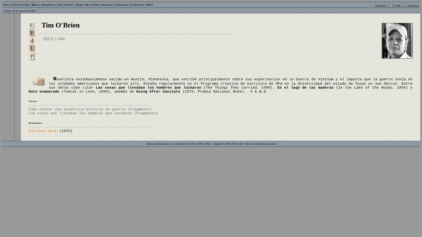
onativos (107, 5)
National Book (43, 131)
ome (7, 5)
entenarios (121, 5)
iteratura (17, 5)
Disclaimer (413, 5)
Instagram (380, 5)
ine (60, 5)
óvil (150, 5)
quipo (80, 5)
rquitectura (48, 5)
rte (27, 5)
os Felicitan (93, 5)
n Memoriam (138, 5)
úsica (36, 5)
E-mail (397, 5)
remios (69, 5)
